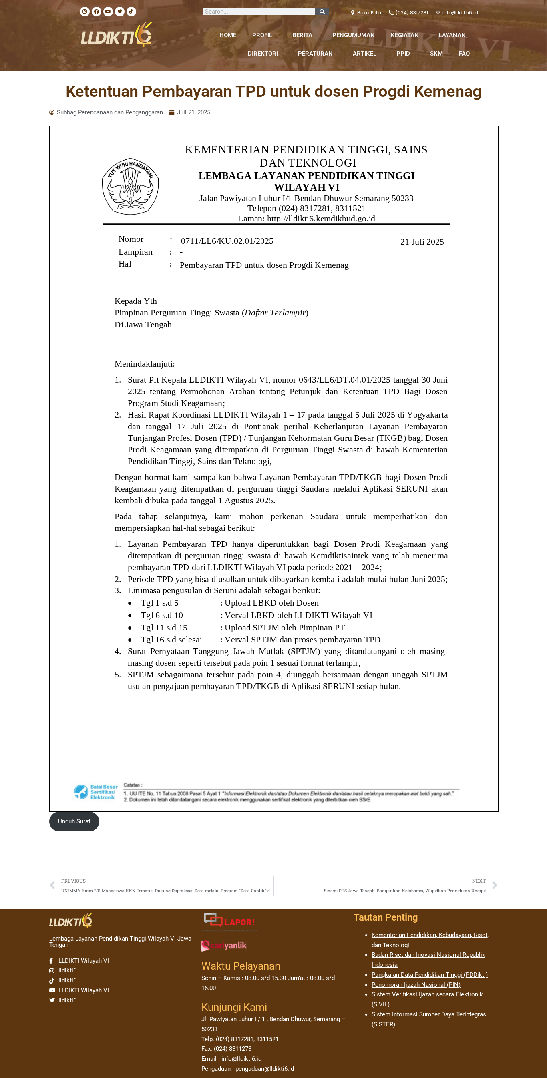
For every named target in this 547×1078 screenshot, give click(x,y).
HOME (227, 35)
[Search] (322, 11)
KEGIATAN (405, 35)
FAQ (464, 53)
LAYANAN (452, 35)
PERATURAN (315, 53)
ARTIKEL (364, 53)
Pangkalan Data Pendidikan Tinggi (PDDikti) (430, 974)
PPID (403, 53)
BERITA (302, 35)
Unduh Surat (74, 821)
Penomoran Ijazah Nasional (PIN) (416, 984)
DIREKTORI (263, 53)
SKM (436, 53)
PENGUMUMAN (353, 35)
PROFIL (262, 35)
